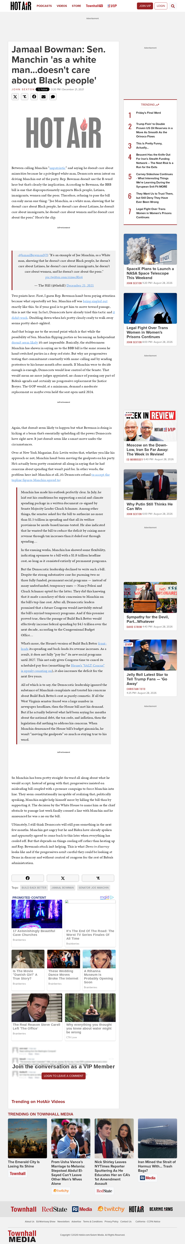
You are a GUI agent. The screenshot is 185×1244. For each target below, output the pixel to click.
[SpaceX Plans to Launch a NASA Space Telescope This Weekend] (150, 249)
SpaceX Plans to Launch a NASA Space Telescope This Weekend (150, 273)
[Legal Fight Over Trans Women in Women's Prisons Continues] (150, 308)
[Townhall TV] (97, 6)
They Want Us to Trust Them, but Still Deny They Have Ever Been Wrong (154, 198)
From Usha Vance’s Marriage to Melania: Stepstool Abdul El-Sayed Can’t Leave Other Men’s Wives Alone (68, 1173)
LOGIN (161, 6)
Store (76, 6)
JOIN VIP (145, 6)
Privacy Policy (111, 1221)
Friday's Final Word (148, 113)
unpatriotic (58, 167)
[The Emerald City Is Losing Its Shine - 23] (27, 1138)
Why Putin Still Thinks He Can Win (150, 506)
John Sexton (23, 89)
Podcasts (44, 6)
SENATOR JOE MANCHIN (94, 887)
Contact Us (126, 1221)
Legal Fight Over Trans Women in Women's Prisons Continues (154, 213)
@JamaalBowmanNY (33, 255)
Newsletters (63, 1221)
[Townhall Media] (22, 1236)
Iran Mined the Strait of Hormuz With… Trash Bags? (157, 1166)
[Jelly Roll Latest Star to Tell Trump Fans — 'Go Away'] (150, 655)
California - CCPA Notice (147, 1221)
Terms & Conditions (93, 1221)
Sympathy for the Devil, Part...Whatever (148, 619)
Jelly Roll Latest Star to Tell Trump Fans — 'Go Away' (147, 679)
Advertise (76, 1221)
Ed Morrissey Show (45, 1221)
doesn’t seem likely (25, 342)
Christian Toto (136, 689)
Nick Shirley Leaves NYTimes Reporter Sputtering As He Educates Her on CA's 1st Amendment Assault (112, 1173)
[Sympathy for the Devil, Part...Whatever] (150, 597)
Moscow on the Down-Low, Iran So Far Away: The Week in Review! (147, 450)
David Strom (134, 627)
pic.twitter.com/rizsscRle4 (64, 277)
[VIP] (115, 6)
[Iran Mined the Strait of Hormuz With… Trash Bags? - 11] (157, 1138)
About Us (29, 1221)
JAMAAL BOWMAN (62, 887)
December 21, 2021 (80, 285)
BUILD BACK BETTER (34, 887)
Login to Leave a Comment (63, 1076)
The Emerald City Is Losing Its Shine (24, 1164)
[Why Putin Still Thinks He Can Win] (150, 484)
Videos (62, 6)
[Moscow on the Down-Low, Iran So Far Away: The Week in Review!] (150, 425)
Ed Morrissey (135, 459)
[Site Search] (173, 6)
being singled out (95, 301)
